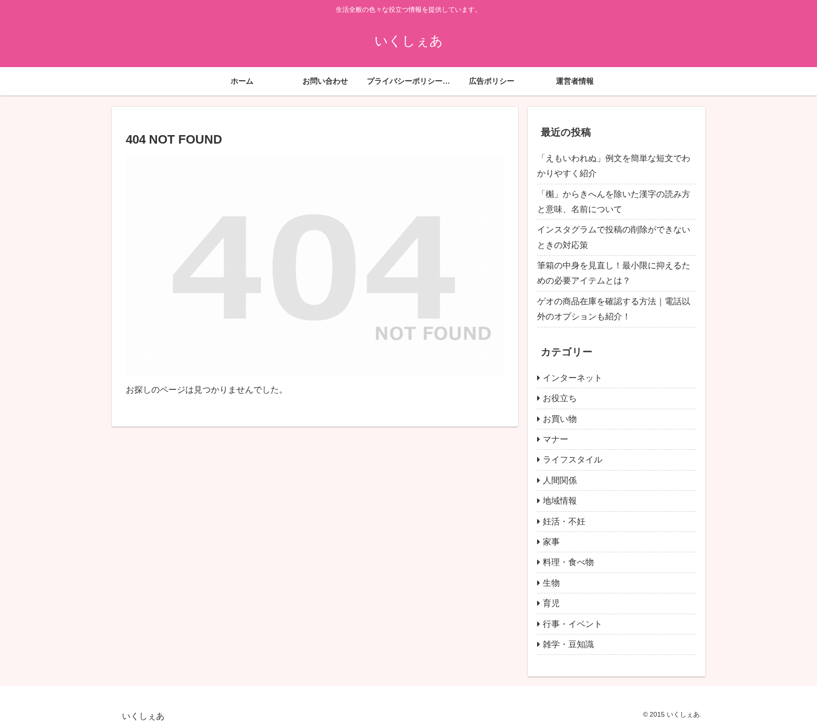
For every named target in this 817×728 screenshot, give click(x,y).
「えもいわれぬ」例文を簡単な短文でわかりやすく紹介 (613, 166)
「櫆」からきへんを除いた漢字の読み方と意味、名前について (613, 201)
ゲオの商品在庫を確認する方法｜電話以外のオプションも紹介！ (613, 309)
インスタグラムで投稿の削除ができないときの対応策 (613, 237)
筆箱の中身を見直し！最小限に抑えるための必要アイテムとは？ (613, 273)
